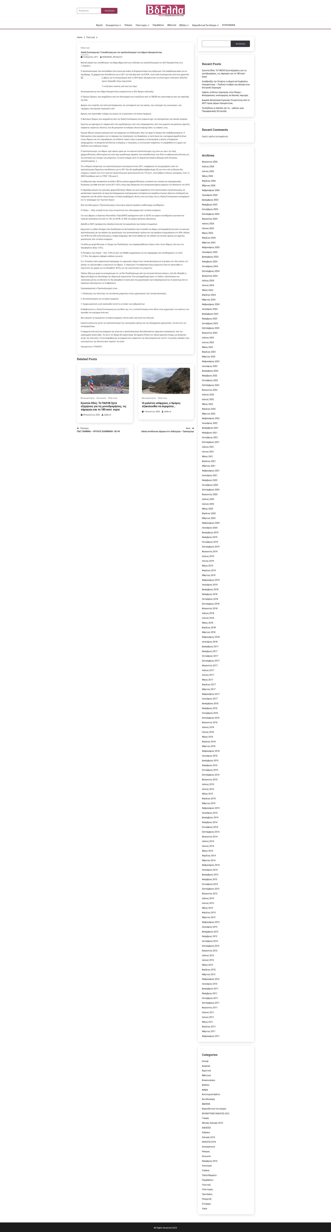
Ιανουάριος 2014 (209, 870)
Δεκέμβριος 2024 (210, 257)
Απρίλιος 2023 (209, 352)
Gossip (205, 1061)
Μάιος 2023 (207, 347)
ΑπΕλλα (205, 1085)
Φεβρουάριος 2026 (211, 190)
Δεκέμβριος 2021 (210, 428)
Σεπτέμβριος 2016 (210, 718)
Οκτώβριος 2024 (210, 266)
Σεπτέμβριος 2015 (210, 775)
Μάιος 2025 (207, 233)
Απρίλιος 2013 (209, 912)
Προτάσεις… (208, 1194)
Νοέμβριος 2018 (209, 594)
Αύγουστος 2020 (209, 494)
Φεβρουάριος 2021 (211, 470)
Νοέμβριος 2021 (209, 432)
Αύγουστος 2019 (209, 551)
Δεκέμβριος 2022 (210, 371)
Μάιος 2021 (207, 456)
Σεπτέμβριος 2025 (210, 214)
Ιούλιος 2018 (208, 613)
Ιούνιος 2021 (208, 451)
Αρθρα (205, 1090)
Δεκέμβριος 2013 (210, 874)
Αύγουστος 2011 (209, 1007)
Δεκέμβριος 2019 (210, 532)
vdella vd (107, 415)
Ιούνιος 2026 (208, 171)
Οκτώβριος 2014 (210, 827)
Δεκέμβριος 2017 (210, 646)
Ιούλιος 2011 (208, 1012)
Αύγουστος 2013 (209, 893)
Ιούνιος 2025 (208, 228)
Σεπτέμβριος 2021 (210, 442)
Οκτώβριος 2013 (210, 884)
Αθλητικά (171, 25)
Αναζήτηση (240, 44)
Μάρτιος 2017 (208, 689)
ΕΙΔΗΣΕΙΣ (206, 1127)
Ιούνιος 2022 (208, 399)
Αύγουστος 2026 (209, 162)
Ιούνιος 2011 (208, 1017)
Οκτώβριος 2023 (210, 323)
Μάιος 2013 (207, 908)
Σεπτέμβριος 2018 (210, 604)
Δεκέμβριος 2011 (210, 988)
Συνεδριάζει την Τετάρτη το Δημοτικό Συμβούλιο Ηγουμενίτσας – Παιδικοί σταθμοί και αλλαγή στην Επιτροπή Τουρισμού (226, 84)
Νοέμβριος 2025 (209, 204)
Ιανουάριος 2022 (209, 423)
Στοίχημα (206, 1204)
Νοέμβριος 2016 (209, 708)
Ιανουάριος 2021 (209, 475)
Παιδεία (205, 1170)
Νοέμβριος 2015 (209, 765)
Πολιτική (85, 48)
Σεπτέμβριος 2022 (210, 385)
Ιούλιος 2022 (208, 394)
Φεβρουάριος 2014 (211, 865)
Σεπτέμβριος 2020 (210, 489)
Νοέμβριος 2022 (209, 375)
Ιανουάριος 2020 (209, 528)
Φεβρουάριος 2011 (211, 1036)
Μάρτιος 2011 (208, 1031)
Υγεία (204, 1208)
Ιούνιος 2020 (208, 504)
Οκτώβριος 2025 (210, 209)
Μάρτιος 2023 (208, 356)
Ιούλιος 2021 (208, 447)
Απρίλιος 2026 (209, 181)
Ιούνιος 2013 (208, 903)
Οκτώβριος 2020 (210, 485)
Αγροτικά (206, 1070)
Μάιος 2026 (207, 176)
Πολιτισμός (141, 25)
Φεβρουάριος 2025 (211, 247)
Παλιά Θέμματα (209, 1175)
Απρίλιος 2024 (209, 295)
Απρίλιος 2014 (209, 855)
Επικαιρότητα (112, 25)
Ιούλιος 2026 (208, 166)
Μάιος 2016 (207, 737)
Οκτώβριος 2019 (210, 542)
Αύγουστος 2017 (209, 665)
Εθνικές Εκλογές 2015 (212, 1123)
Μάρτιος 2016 (208, 746)
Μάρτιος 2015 (208, 803)
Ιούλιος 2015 (208, 784)
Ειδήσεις (206, 1132)
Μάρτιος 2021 (208, 466)
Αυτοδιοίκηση (208, 1099)
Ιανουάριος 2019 (209, 584)
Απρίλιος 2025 (209, 238)
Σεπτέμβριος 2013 (210, 889)
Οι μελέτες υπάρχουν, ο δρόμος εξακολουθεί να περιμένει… (161, 404)
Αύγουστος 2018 (209, 608)
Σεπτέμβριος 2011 (210, 1003)
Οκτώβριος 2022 (210, 380)
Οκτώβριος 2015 (210, 770)
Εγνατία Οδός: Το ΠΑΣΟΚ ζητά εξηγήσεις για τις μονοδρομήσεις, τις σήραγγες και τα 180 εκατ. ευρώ (103, 406)
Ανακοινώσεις (208, 1080)
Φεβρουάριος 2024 (211, 304)
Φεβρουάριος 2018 (211, 637)
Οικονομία (207, 1165)
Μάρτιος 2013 (208, 917)
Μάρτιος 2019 (208, 575)
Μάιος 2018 (207, 623)
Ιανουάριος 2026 (209, 195)
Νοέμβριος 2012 (209, 936)
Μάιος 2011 (207, 1022)
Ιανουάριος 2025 (209, 252)
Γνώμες (205, 1118)
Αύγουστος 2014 (209, 836)
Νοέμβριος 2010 (209, 1161)
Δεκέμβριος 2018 (210, 589)
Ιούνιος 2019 (208, 561)
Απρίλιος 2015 (209, 798)
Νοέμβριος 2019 (209, 537)
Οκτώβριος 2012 (210, 941)
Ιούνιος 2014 (208, 846)
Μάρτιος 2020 (208, 518)
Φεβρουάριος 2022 (211, 418)
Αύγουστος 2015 (209, 779)
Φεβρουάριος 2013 (211, 922)
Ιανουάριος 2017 (209, 698)
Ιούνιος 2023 (208, 342)
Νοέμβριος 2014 (209, 822)
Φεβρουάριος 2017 (211, 694)
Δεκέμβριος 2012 (210, 931)
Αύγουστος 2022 (209, 390)
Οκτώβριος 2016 (210, 713)
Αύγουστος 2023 (209, 333)
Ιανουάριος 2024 (209, 309)
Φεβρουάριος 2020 (211, 523)
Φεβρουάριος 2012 (211, 979)
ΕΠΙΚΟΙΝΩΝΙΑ (228, 25)
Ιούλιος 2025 (208, 223)
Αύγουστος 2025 (209, 219)
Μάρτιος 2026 (208, 185)
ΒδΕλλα (182, 25)
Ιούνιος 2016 (208, 732)
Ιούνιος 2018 (208, 618)
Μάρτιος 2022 (208, 413)
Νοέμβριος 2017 (209, 651)
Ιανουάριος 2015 (209, 813)
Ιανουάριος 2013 (209, 927)
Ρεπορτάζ (206, 1199)
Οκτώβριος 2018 (210, 599)
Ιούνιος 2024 (208, 285)
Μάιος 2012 (207, 965)
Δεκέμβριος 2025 (210, 200)
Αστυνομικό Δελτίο (211, 1094)
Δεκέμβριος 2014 (210, 817)
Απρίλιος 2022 (209, 409)
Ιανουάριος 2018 (209, 642)
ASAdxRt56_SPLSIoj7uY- (112, 57)
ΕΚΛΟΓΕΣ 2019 (209, 1142)
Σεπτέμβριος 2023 (210, 328)
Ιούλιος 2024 (208, 280)
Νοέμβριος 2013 (209, 879)
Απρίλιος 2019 (209, 570)
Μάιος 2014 (207, 851)
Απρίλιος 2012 (209, 969)
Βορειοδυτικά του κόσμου (204, 25)
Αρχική (99, 25)
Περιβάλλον (158, 25)
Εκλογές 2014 (208, 1137)
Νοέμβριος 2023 (209, 318)
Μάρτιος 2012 (208, 974)
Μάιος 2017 (207, 680)
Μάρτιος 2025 (208, 242)
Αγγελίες (206, 1066)
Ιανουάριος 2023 (209, 366)
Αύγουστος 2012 (209, 950)
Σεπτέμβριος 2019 (210, 546)
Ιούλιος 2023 (208, 337)
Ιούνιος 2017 (208, 675)
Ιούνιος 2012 (208, 960)
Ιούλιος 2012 (208, 955)
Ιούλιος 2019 (208, 556)
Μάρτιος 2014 (208, 860)
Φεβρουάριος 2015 (211, 808)
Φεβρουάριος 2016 (211, 751)
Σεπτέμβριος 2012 (210, 946)
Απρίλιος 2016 (209, 741)
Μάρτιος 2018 (208, 632)
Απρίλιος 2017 (209, 684)
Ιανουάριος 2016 (209, 756)
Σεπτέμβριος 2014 (210, 832)
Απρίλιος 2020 (209, 513)
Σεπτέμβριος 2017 (210, 661)
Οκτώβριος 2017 (210, 656)
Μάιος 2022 (207, 404)
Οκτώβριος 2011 (210, 998)
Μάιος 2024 (207, 290)
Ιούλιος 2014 (208, 841)
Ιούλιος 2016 (208, 727)
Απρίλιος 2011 (209, 1026)
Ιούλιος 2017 (208, 670)
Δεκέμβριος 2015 (210, 760)
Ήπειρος (128, 25)
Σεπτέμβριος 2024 (210, 271)
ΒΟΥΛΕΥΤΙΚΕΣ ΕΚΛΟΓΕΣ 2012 (215, 1113)
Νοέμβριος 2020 (209, 480)
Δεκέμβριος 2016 (210, 703)
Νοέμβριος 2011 (209, 993)
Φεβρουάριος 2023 (211, 361)
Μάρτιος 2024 (208, 299)
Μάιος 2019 (207, 565)
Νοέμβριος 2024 (209, 261)
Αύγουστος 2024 (209, 276)
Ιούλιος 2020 (208, 499)
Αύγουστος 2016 (209, 722)
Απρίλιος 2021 (209, 461)
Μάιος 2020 (207, 509)
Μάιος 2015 (207, 794)
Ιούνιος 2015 (208, 789)
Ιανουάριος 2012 (209, 984)
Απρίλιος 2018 (209, 627)
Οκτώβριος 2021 (210, 437)
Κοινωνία (101, 398)
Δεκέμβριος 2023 (210, 314)
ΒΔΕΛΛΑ (206, 1104)
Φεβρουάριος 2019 (211, 580)
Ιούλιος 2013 (208, 898)
